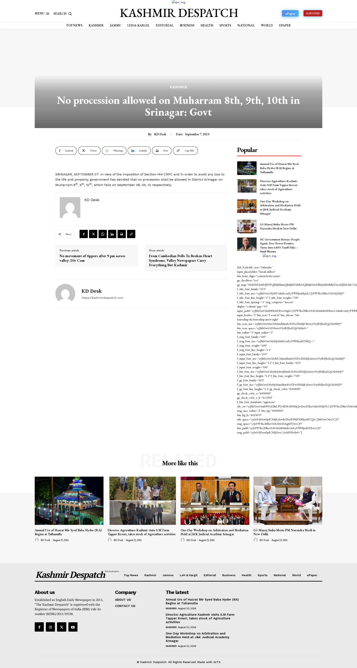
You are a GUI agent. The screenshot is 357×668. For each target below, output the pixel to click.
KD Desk (160, 134)
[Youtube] (72, 626)
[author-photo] (37, 540)
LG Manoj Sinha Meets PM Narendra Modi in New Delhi (278, 226)
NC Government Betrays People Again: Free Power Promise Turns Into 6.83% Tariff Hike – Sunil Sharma (280, 245)
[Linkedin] (112, 234)
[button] (63, 13)
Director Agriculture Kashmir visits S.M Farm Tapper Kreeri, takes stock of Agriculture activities (141, 532)
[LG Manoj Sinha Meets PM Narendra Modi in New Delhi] (246, 226)
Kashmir (178, 87)
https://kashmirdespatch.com (102, 297)
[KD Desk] (65, 294)
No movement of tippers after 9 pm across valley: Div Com (92, 258)
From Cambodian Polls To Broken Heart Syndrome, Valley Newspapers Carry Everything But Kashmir (180, 260)
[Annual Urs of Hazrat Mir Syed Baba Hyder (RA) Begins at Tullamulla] (246, 168)
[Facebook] (84, 234)
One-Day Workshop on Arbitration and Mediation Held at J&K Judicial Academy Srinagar (280, 207)
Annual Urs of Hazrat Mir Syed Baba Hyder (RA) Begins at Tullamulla (279, 168)
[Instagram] (50, 626)
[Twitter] (93, 234)
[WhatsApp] (103, 234)
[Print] (122, 234)
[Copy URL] (131, 234)
